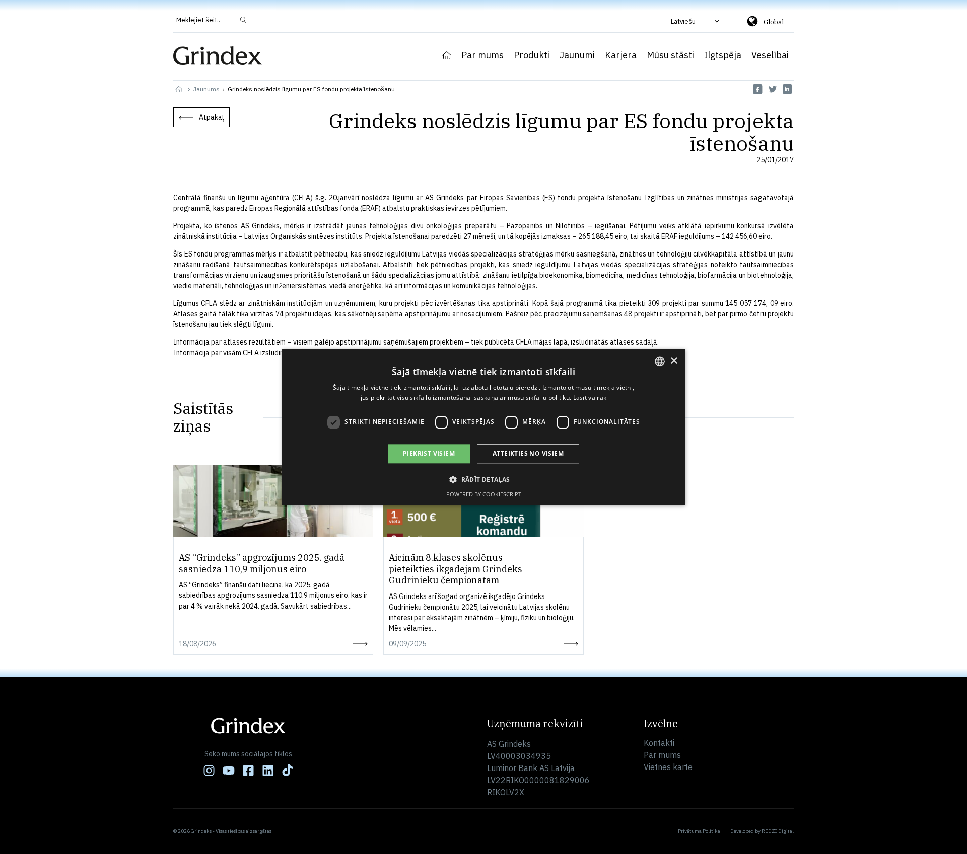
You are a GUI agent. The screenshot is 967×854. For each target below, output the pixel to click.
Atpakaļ (211, 117)
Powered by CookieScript (483, 494)
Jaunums (206, 89)
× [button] (673, 361)
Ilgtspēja (722, 55)
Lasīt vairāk (590, 398)
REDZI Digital (778, 831)
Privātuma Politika (699, 831)
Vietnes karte (668, 767)
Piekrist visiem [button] (429, 453)
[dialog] (483, 427)
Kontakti (659, 743)
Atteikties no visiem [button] (528, 453)
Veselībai (770, 55)
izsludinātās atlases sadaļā (614, 342)
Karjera (621, 55)
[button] (696, 21)
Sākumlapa (446, 55)
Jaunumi (577, 55)
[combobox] (660, 361)
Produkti (531, 55)
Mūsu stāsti (670, 55)
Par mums (482, 55)
